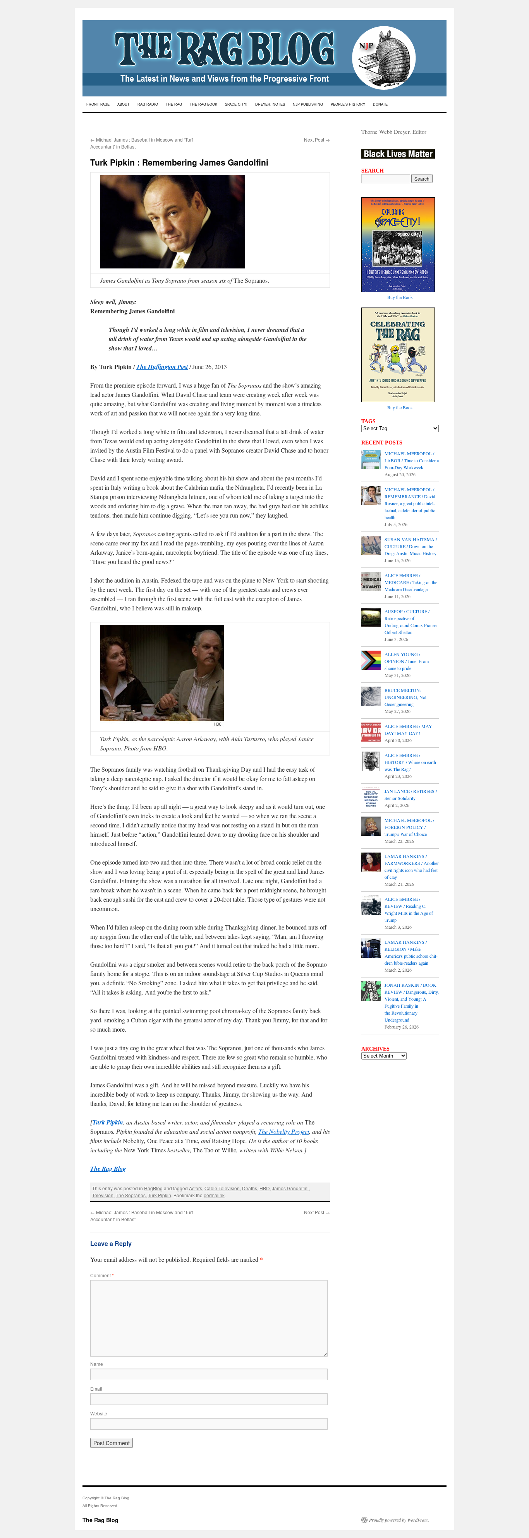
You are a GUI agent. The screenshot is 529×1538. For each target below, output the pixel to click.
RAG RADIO (147, 104)
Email (96, 1388)
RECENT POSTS (381, 442)
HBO (264, 1188)
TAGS (368, 421)
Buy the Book (400, 297)
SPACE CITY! (236, 104)
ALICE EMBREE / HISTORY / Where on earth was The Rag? (410, 762)
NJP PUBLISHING (308, 104)
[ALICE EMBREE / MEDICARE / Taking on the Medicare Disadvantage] (371, 582)
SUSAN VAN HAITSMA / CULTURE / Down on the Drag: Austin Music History (411, 546)
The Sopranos (131, 1195)
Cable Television (222, 1188)
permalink (214, 1195)
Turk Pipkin (108, 1122)
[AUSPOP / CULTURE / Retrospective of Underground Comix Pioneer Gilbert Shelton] (371, 618)
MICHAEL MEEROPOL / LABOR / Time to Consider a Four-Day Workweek (412, 460)
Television (102, 1195)
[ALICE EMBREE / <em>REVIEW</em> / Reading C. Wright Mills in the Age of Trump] (371, 905)
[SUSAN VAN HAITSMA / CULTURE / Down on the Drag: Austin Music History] (371, 546)
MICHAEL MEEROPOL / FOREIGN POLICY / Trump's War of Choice (409, 827)
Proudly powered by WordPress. (399, 1520)
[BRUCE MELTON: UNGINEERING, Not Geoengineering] (371, 697)
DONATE (380, 104)
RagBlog (153, 1188)
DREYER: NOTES (270, 104)
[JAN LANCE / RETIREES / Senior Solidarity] (371, 798)
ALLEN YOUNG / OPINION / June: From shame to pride (407, 661)
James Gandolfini (290, 1188)
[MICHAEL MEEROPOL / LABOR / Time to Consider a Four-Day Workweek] (371, 460)
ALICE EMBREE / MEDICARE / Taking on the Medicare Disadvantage (411, 582)
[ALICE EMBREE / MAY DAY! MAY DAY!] (371, 733)
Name (96, 1363)
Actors (195, 1188)
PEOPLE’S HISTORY (348, 104)
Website (98, 1413)
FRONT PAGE (98, 104)
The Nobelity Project (283, 1131)
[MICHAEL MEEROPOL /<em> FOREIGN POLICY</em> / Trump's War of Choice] (371, 827)
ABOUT (123, 104)
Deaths (249, 1188)
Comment (102, 1275)
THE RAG (174, 104)
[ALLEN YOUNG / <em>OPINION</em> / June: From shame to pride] (371, 661)
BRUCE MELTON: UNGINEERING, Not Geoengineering (405, 697)
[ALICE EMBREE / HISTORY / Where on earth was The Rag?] (371, 762)
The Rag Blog (100, 1520)
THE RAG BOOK (203, 104)
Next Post (317, 139)
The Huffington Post (162, 366)
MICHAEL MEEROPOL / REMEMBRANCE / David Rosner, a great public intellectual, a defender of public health (410, 503)
